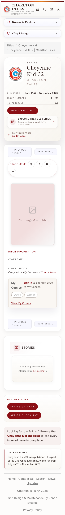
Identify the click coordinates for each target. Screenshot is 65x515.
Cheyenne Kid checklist (23, 435)
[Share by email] (13, 172)
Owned (17, 294)
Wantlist (31, 294)
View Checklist (22, 110)
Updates (32, 483)
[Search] (44, 9)
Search (40, 478)
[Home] (37, 9)
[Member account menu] (58, 9)
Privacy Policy (32, 510)
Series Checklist (24, 415)
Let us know (49, 272)
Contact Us (26, 478)
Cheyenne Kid (27, 45)
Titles (10, 45)
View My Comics (21, 303)
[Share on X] (31, 164)
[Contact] (51, 9)
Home (12, 478)
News (51, 478)
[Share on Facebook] (39, 164)
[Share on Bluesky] (47, 164)
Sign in (28, 282)
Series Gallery (22, 406)
